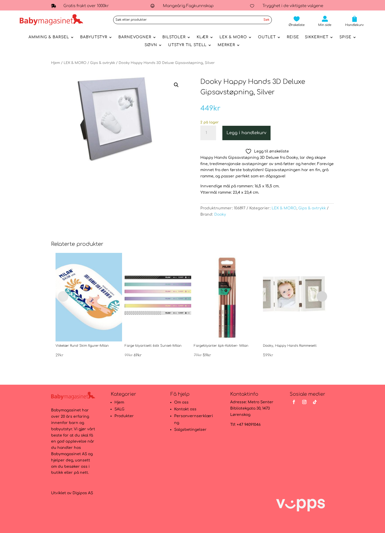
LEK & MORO (233, 37)
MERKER (226, 45)
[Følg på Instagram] (304, 402)
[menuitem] (297, 21)
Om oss (181, 402)
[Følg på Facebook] (294, 402)
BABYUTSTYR (93, 37)
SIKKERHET (316, 37)
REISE (293, 37)
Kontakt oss (185, 409)
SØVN (151, 45)
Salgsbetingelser (190, 430)
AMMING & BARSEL (49, 37)
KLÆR (202, 37)
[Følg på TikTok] (315, 402)
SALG (119, 409)
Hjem (55, 63)
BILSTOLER (174, 37)
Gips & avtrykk (102, 63)
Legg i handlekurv (246, 132)
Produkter (124, 416)
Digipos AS (83, 493)
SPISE (345, 37)
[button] (176, 85)
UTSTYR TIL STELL (187, 45)
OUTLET (267, 37)
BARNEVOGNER (134, 37)
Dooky (220, 214)
